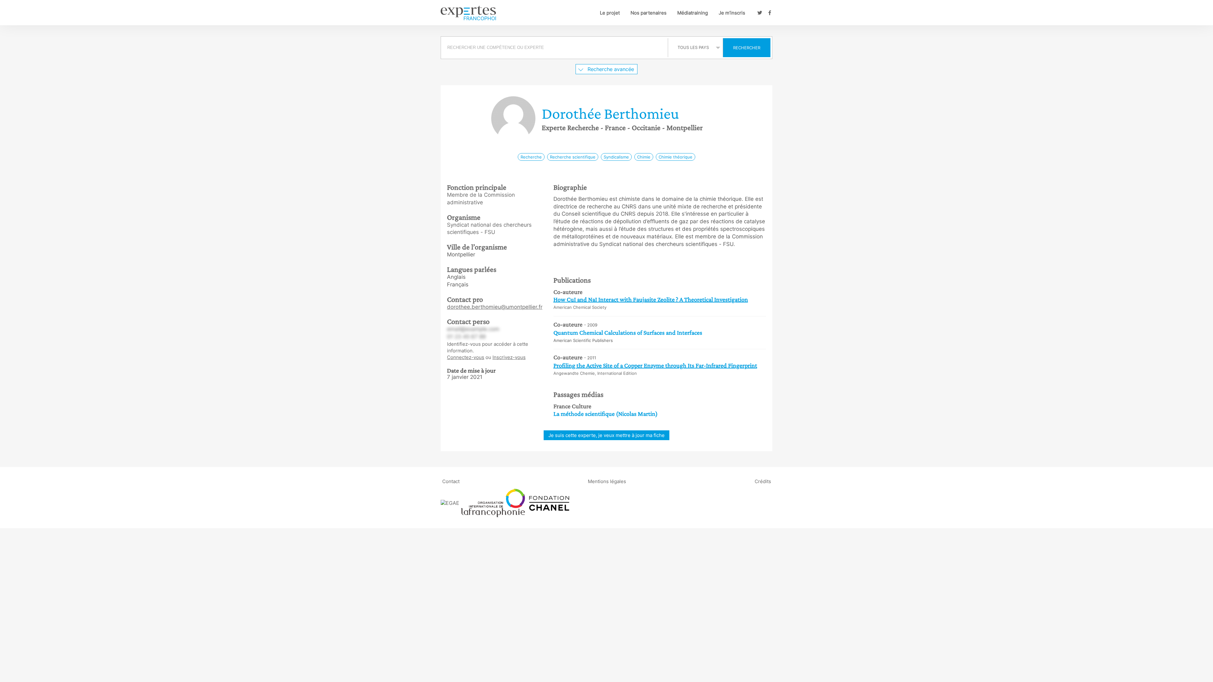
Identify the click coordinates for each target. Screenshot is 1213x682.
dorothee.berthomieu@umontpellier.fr (494, 307)
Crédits (763, 481)
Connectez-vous (465, 357)
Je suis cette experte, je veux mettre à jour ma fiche (606, 435)
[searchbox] (554, 48)
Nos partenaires (649, 13)
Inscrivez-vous (509, 357)
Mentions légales (607, 481)
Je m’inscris (732, 13)
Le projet (610, 13)
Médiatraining (692, 13)
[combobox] (555, 47)
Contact (451, 481)
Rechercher (746, 47)
